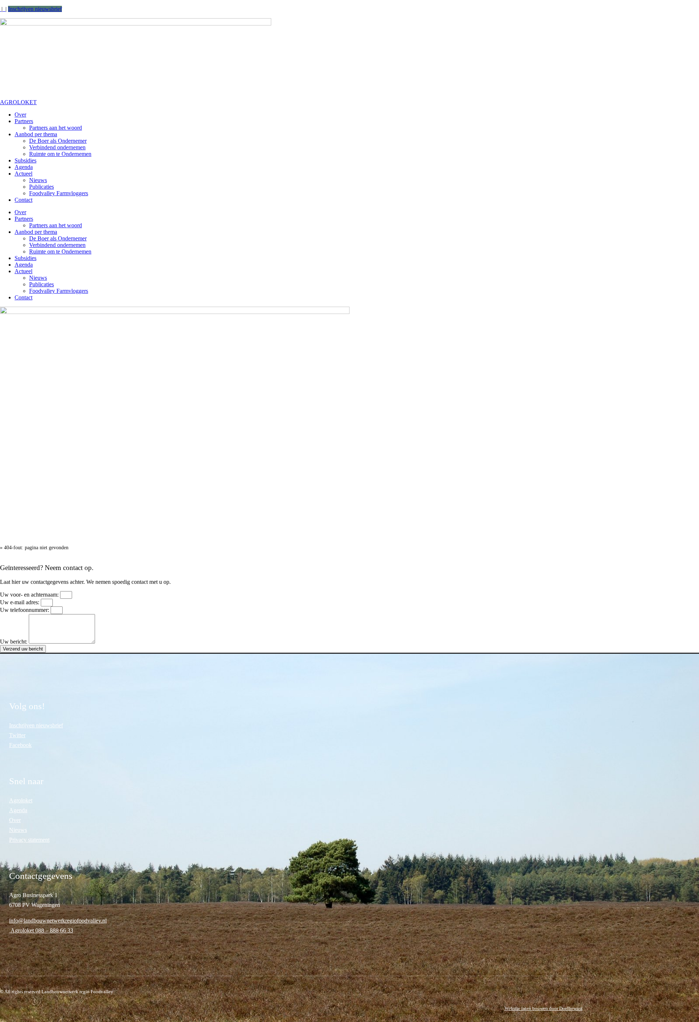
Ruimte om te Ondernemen (60, 154)
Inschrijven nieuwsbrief (35, 9)
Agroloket (20, 800)
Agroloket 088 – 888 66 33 (41, 930)
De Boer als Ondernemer (58, 141)
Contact (23, 200)
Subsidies (25, 160)
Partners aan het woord (55, 128)
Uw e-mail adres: (20, 602)
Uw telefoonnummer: (25, 610)
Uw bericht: (14, 641)
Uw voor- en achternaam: (30, 594)
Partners (24, 121)
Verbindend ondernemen (57, 147)
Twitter (17, 735)
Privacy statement (29, 840)
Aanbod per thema (36, 134)
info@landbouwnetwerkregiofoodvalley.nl (58, 920)
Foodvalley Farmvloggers (58, 193)
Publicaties (41, 187)
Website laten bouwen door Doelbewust (543, 1008)
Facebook (20, 745)
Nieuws (38, 180)
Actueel (23, 173)
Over (20, 114)
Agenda (24, 167)
